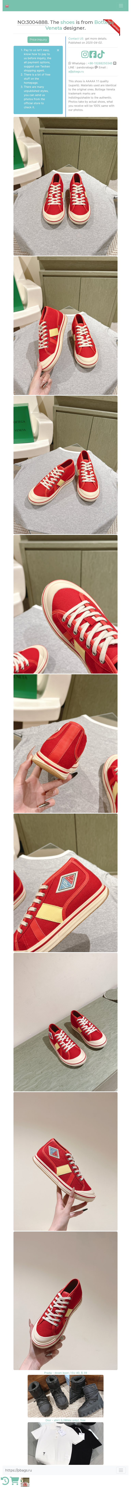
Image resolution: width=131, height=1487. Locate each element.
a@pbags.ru (76, 71)
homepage (31, 82)
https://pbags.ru (18, 1470)
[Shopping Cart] (14, 1483)
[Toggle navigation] (121, 5)
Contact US (75, 38)
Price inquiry (38, 39)
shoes (68, 22)
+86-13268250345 (100, 63)
